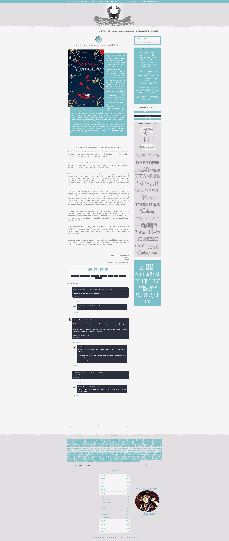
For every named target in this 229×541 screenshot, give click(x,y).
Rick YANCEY (138, 456)
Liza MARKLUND (157, 450)
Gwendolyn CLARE (157, 446)
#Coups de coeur (85, 276)
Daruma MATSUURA (117, 444)
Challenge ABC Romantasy (148, 1)
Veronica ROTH (98, 461)
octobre (106, 499)
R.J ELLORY (112, 456)
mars (104, 511)
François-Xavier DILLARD (128, 446)
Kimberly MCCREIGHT (96, 450)
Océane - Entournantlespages (85, 289)
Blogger (134, 537)
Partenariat (122, 276)
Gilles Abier (148, 446)
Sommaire (73, 1)
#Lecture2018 (95, 276)
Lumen (116, 276)
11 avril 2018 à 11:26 (94, 305)
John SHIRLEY (136, 448)
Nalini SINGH (158, 452)
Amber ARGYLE (90, 440)
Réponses (78, 301)
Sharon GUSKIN (130, 459)
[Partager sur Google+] (106, 269)
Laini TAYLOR (106, 450)
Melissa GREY (129, 452)
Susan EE (159, 459)
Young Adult (98, 278)
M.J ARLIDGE (70, 452)
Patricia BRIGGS (158, 454)
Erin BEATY (103, 276)
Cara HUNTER (108, 442)
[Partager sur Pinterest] (95, 269)
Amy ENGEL (98, 440)
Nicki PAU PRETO (104, 454)
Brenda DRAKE (90, 442)
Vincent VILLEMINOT (116, 461)
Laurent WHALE (130, 450)
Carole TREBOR (118, 442)
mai (103, 505)
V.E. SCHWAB (90, 461)
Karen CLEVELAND (157, 448)
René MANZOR (129, 456)
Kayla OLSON (86, 450)
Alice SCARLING (80, 440)
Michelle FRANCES (139, 452)
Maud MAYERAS (121, 452)
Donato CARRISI (148, 444)
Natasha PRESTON (82, 454)
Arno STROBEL (158, 440)
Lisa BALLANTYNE (147, 450)
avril (104, 508)
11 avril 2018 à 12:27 (86, 319)
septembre (107, 502)
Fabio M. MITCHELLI (86, 446)
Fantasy (110, 276)
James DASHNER (84, 448)
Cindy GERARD (71, 444)
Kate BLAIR (78, 450)
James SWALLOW (105, 448)
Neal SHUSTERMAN (93, 454)
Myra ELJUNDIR (150, 452)
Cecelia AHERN (128, 442)
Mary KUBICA (101, 452)
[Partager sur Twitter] (101, 269)
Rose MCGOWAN (157, 456)
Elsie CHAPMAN (158, 444)
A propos (83, 1)
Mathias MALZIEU (111, 452)
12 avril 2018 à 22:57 (98, 372)
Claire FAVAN (79, 444)
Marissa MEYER (93, 452)
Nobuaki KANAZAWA (130, 454)
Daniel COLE (106, 444)
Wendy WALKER (126, 461)
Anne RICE (140, 440)
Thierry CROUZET (71, 461)
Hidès (80, 305)
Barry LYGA (70, 442)
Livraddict (147, 114)
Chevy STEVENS (158, 442)
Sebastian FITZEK (97, 459)
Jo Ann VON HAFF (126, 448)
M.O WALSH (78, 452)
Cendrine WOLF (138, 442)
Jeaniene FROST (116, 448)
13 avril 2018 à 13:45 (94, 386)
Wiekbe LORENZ (136, 461)
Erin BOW (76, 446)
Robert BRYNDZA (147, 456)
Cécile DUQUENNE (89, 444)
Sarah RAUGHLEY (79, 459)
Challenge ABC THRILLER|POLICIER (120, 1)
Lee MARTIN (138, 450)
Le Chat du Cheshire (81, 372)
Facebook (147, 111)
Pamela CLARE (149, 454)
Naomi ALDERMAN (71, 454)
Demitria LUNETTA (137, 444)
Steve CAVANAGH (151, 459)
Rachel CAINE (120, 456)
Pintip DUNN (104, 456)
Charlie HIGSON (148, 442)
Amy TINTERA (105, 440)
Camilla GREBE (99, 442)
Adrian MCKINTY (71, 440)
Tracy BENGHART (81, 461)
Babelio (147, 116)
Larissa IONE (114, 450)
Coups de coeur (96, 1)
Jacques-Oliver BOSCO (72, 448)
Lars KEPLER (122, 450)
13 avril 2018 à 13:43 (94, 347)
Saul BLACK (89, 459)
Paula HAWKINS (79, 456)
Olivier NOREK (140, 454)
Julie (75, 319)
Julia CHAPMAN (146, 448)
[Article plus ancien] (126, 427)
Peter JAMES (88, 456)
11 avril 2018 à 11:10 (106, 289)
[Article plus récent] (70, 427)
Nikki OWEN (113, 454)
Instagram (147, 118)
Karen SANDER (71, 450)
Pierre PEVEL (96, 456)
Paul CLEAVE (70, 456)
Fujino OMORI (140, 446)
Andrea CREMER (114, 440)
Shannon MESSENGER (110, 459)
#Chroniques (75, 276)
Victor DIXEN (106, 461)
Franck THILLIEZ (106, 446)
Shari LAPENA (120, 459)
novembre (106, 496)
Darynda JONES (127, 444)
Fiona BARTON (96, 446)
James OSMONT (95, 448)
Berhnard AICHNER (79, 442)
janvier (105, 517)
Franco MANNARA (116, 446)
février (105, 514)
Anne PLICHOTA (132, 440)
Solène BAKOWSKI (140, 459)
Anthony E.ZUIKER (148, 440)
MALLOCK (85, 452)
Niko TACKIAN (120, 454)
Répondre (76, 296)
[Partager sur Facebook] (90, 269)
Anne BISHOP (123, 440)
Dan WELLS (99, 444)
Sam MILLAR (70, 459)
